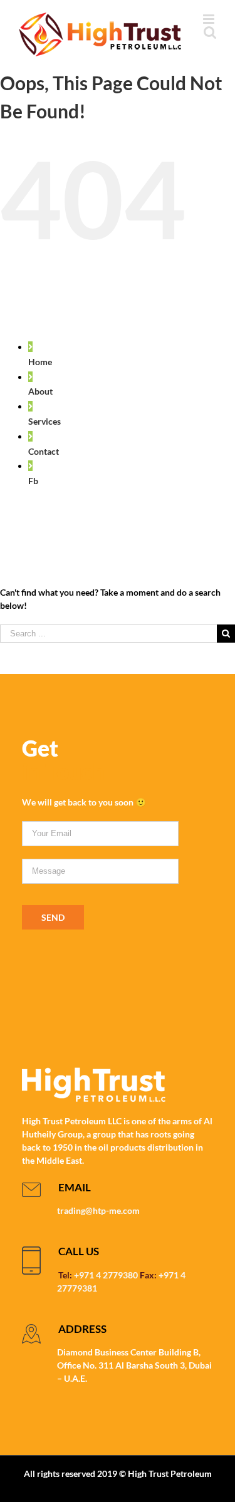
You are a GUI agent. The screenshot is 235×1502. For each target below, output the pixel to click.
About (40, 391)
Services (44, 421)
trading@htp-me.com (98, 1210)
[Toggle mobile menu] (209, 19)
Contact (43, 451)
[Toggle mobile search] (210, 32)
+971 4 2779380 (106, 1275)
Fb (33, 480)
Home (40, 361)
